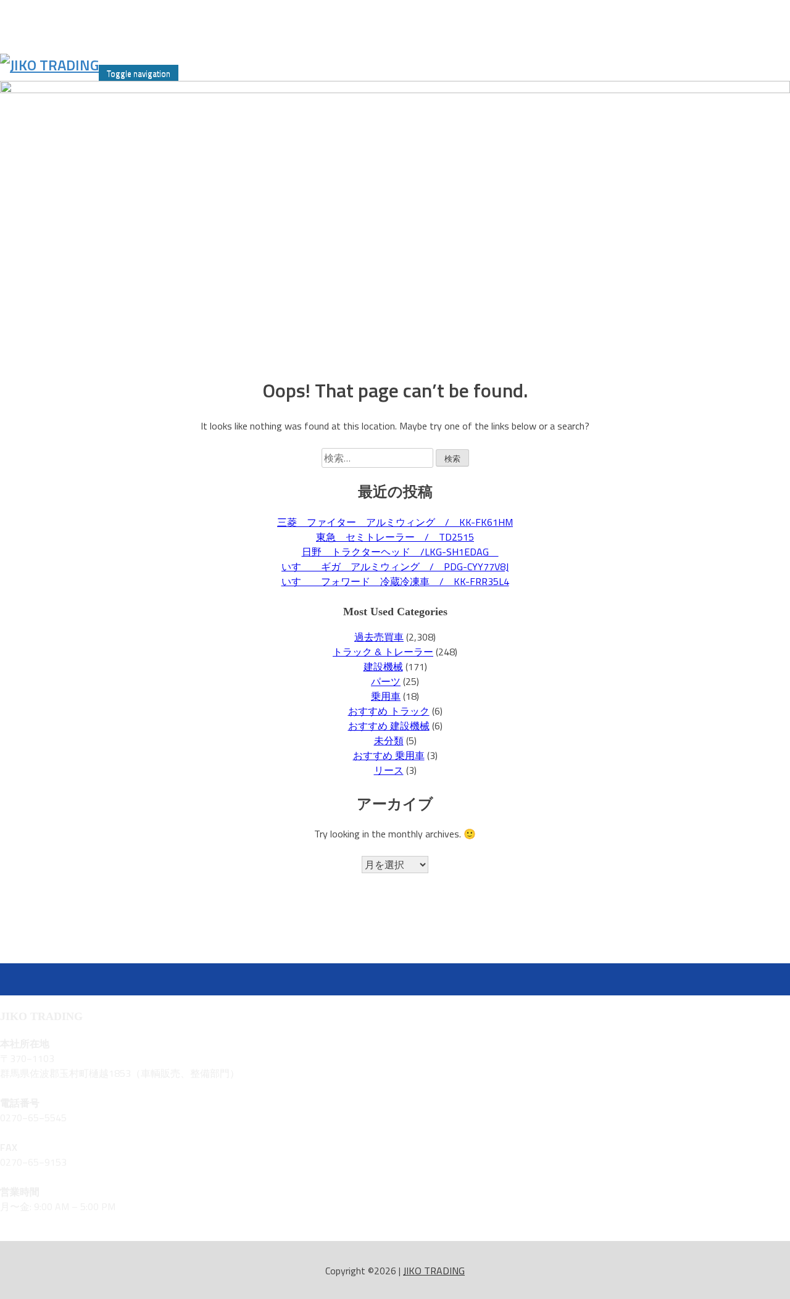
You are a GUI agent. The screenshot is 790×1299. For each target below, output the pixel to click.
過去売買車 (379, 636)
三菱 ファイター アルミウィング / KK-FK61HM (395, 522)
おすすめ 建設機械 (389, 725)
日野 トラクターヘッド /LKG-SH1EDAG (400, 551)
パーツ (386, 681)
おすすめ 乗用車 (389, 755)
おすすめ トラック (389, 710)
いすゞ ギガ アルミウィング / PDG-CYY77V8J (395, 566)
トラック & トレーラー (383, 651)
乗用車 (386, 696)
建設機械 (383, 666)
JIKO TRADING (434, 1270)
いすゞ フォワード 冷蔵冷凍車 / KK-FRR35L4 (395, 581)
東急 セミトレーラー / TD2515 (395, 536)
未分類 (389, 740)
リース (389, 770)
